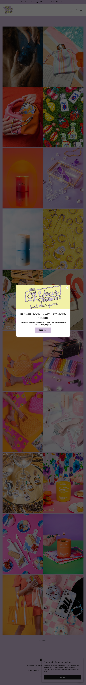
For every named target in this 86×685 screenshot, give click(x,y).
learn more (43, 330)
